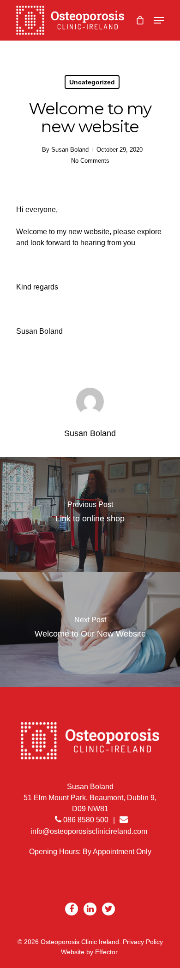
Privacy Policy (143, 941)
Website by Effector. (90, 952)
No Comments (90, 160)
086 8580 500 (84, 820)
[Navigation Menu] (159, 20)
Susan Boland (70, 149)
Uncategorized (92, 82)
